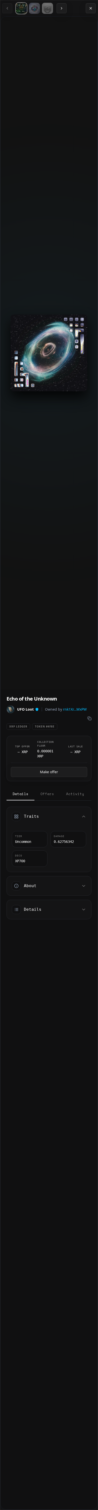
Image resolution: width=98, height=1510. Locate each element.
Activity (75, 793)
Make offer (49, 771)
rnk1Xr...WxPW (75, 709)
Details (20, 793)
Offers (47, 793)
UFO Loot (25, 709)
